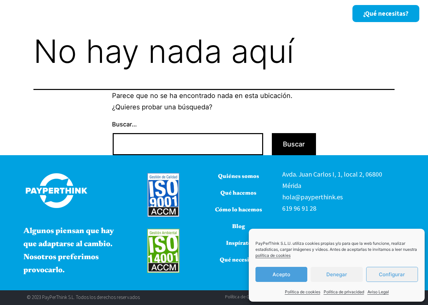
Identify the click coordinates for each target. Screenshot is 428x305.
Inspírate (326, 13)
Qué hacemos (185, 13)
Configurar (392, 274)
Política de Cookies (243, 297)
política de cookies (273, 255)
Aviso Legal (378, 291)
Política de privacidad (344, 291)
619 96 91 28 (299, 208)
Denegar (336, 274)
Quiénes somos (131, 13)
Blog (294, 13)
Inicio (88, 13)
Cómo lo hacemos (250, 13)
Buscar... (124, 124)
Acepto (281, 274)
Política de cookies (302, 291)
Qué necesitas (238, 260)
